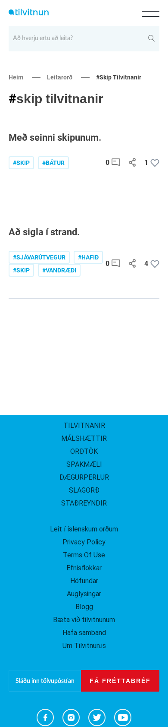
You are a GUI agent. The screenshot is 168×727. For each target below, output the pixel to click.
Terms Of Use (84, 555)
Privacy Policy (84, 542)
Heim (16, 77)
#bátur (53, 162)
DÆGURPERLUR (84, 477)
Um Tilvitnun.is (84, 646)
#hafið (88, 257)
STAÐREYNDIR (84, 503)
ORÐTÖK (84, 451)
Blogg (84, 607)
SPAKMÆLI (84, 464)
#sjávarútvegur (39, 257)
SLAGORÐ (84, 490)
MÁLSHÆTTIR (84, 438)
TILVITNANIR (84, 425)
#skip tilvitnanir (118, 77)
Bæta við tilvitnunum (84, 620)
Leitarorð (59, 77)
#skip (21, 162)
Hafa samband (84, 633)
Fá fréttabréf (120, 680)
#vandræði (59, 270)
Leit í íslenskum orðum (84, 529)
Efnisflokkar (84, 568)
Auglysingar (84, 594)
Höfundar (84, 581)
